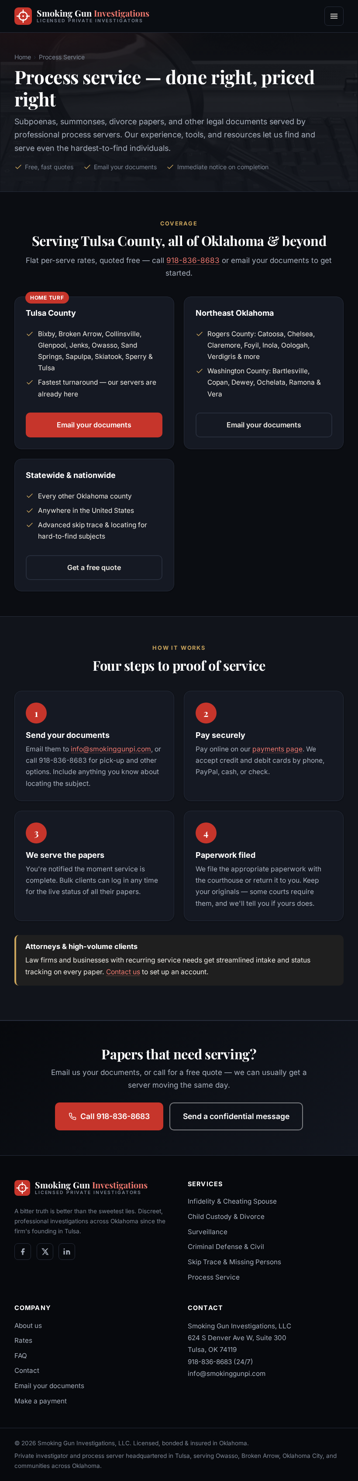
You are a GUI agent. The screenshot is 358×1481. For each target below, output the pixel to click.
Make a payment (40, 1401)
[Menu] (334, 16)
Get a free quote (94, 567)
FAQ (20, 1355)
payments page (277, 749)
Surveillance (207, 1232)
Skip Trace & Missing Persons (234, 1262)
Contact (26, 1370)
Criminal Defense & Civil (226, 1246)
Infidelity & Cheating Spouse (232, 1201)
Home (22, 57)
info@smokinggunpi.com (111, 749)
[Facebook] (22, 1251)
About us (28, 1325)
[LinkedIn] (67, 1251)
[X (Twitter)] (45, 1251)
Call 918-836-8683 (115, 1116)
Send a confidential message (236, 1116)
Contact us (123, 972)
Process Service (214, 1277)
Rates (23, 1340)
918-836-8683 (193, 260)
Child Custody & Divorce (226, 1216)
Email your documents (94, 424)
